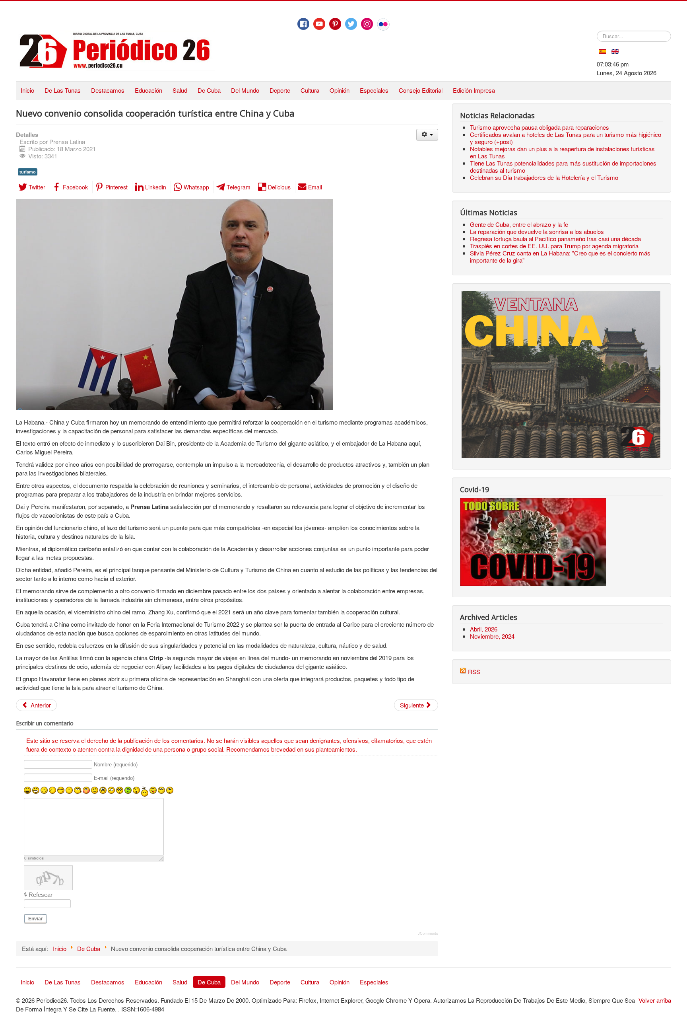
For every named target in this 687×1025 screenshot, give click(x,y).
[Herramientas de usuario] (427, 134)
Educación (148, 90)
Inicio (27, 90)
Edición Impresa (474, 90)
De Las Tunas (63, 90)
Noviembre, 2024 (492, 636)
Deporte (280, 90)
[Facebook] (303, 24)
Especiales (374, 90)
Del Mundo (245, 90)
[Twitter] (351, 24)
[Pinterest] (335, 24)
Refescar (40, 894)
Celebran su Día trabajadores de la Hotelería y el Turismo (544, 177)
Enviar (35, 919)
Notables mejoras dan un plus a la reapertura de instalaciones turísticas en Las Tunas (562, 152)
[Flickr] (383, 24)
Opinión (339, 90)
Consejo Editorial (420, 90)
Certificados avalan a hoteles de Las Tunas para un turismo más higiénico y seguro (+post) (565, 138)
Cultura (310, 90)
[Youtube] (319, 24)
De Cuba (209, 90)
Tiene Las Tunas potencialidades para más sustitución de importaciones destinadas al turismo (563, 166)
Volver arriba (654, 1000)
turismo (27, 172)
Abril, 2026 (483, 629)
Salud (180, 90)
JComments (428, 933)
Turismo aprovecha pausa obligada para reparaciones (539, 127)
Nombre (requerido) (116, 765)
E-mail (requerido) (114, 778)
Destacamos (107, 90)
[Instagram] (367, 24)
